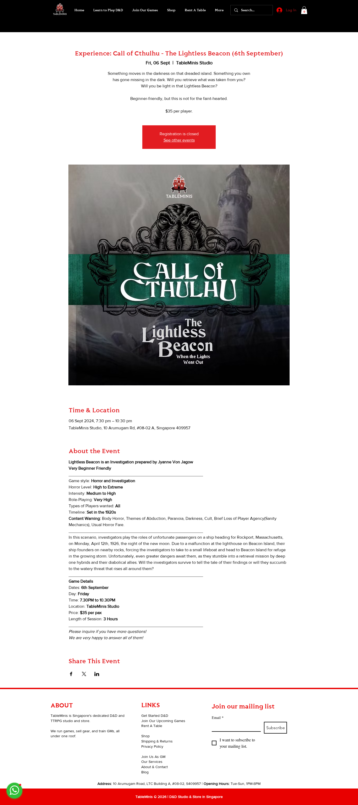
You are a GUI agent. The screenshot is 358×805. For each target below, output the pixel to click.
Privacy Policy (152, 746)
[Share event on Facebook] (71, 674)
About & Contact (154, 767)
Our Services (151, 761)
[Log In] (279, 10)
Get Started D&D (154, 715)
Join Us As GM (153, 757)
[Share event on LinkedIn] (96, 674)
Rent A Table (151, 726)
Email (218, 717)
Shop (145, 736)
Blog (145, 772)
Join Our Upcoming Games (163, 721)
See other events (179, 140)
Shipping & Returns (157, 741)
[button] (144, 10)
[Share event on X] (84, 674)
